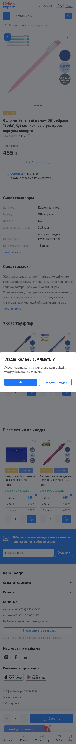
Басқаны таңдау (55, 382)
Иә (20, 382)
